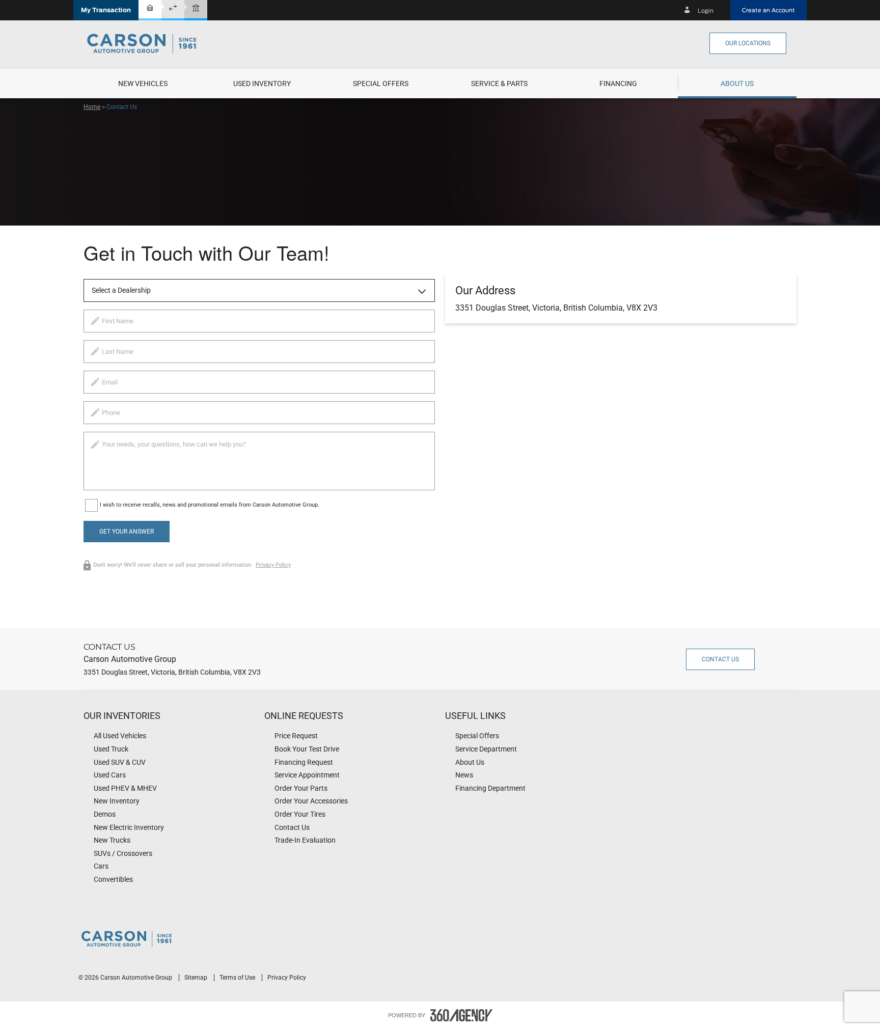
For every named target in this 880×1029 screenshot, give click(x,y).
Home (92, 106)
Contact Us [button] (720, 659)
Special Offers (380, 83)
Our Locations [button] (748, 43)
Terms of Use (238, 977)
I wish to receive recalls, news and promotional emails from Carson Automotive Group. (209, 505)
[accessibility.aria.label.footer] (461, 1015)
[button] (106, 10)
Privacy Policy (273, 565)
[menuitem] (143, 83)
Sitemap (196, 977)
